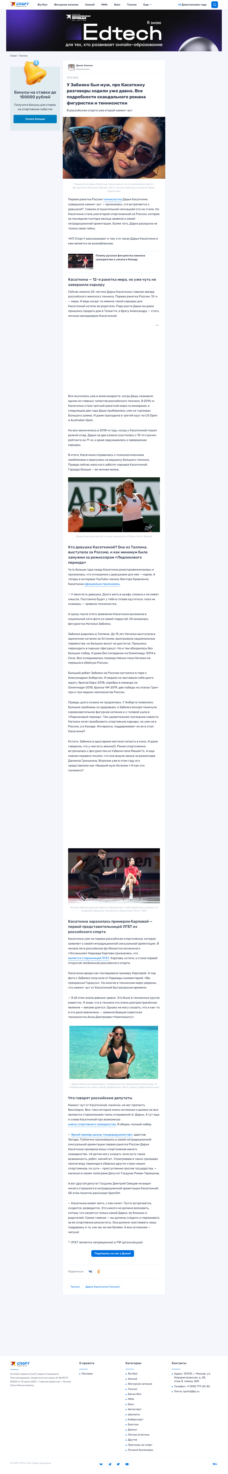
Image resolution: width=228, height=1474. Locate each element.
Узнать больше (35, 119)
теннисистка (112, 199)
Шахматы (134, 1414)
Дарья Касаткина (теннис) (102, 1286)
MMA (104, 4)
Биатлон (133, 1424)
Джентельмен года (194, 4)
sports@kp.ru (191, 1391)
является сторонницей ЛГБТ (88, 958)
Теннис (132, 4)
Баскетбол (134, 1394)
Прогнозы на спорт (140, 1444)
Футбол (42, 4)
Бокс (117, 4)
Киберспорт (135, 1419)
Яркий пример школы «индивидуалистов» (102, 1134)
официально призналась (102, 584)
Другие (132, 1439)
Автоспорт (135, 1409)
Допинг (132, 1429)
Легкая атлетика (138, 1434)
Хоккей (90, 4)
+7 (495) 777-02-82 (198, 1386)
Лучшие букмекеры (140, 1449)
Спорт (13, 55)
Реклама (87, 1373)
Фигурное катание (66, 4)
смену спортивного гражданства (92, 1124)
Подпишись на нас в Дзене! (113, 1253)
